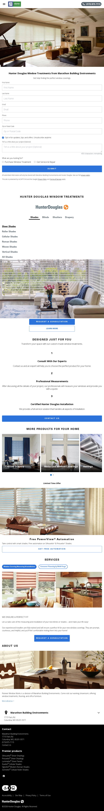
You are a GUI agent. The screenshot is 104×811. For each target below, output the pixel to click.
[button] (4, 4)
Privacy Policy (42, 179)
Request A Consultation (52, 322)
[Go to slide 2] (53, 474)
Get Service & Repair (46, 162)
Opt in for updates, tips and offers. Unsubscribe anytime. (28, 137)
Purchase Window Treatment (18, 162)
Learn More (52, 329)
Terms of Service (55, 179)
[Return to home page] (15, 4)
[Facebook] (4, 776)
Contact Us (52, 418)
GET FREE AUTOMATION (52, 549)
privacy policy (85, 175)
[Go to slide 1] (51, 475)
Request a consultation (52, 638)
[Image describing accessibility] (9, 788)
